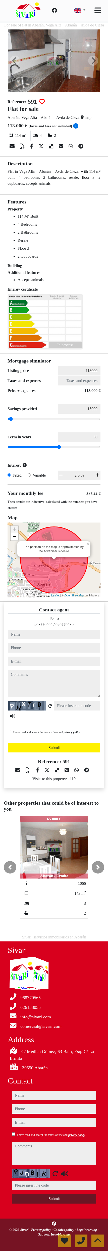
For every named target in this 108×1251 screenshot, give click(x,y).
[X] (42, 146)
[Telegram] (80, 146)
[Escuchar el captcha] (12, 716)
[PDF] (23, 146)
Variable (39, 475)
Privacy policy (41, 1230)
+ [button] (14, 529)
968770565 (43, 624)
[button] (10, 867)
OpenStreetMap (74, 595)
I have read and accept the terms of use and (46, 732)
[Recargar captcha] (50, 706)
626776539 (65, 624)
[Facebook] (54, 10)
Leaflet (55, 595)
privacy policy (72, 732)
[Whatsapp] (71, 146)
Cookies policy (64, 1230)
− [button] (14, 537)
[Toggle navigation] (97, 10)
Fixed (17, 475)
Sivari (24, 1230)
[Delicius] (52, 146)
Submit (54, 747)
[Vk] (62, 146)
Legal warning (87, 1230)
